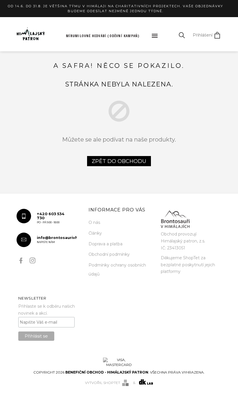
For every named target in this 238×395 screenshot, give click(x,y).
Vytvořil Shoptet (102, 382)
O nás (94, 222)
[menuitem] (103, 35)
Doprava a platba (105, 244)
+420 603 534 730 (50, 218)
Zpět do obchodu (119, 161)
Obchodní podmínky (109, 254)
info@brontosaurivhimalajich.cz (57, 239)
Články (95, 233)
